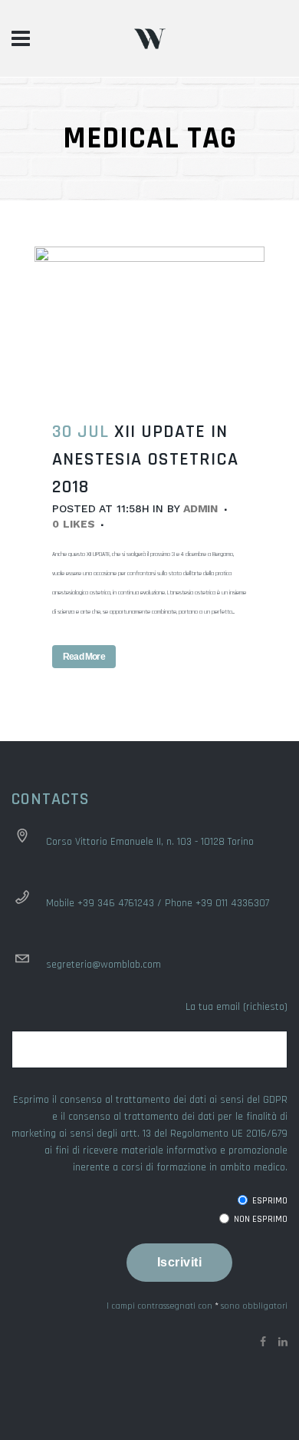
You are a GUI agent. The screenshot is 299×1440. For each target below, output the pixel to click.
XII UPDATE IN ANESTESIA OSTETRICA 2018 (145, 459)
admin (201, 508)
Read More (84, 656)
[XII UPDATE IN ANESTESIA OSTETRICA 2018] (149, 323)
